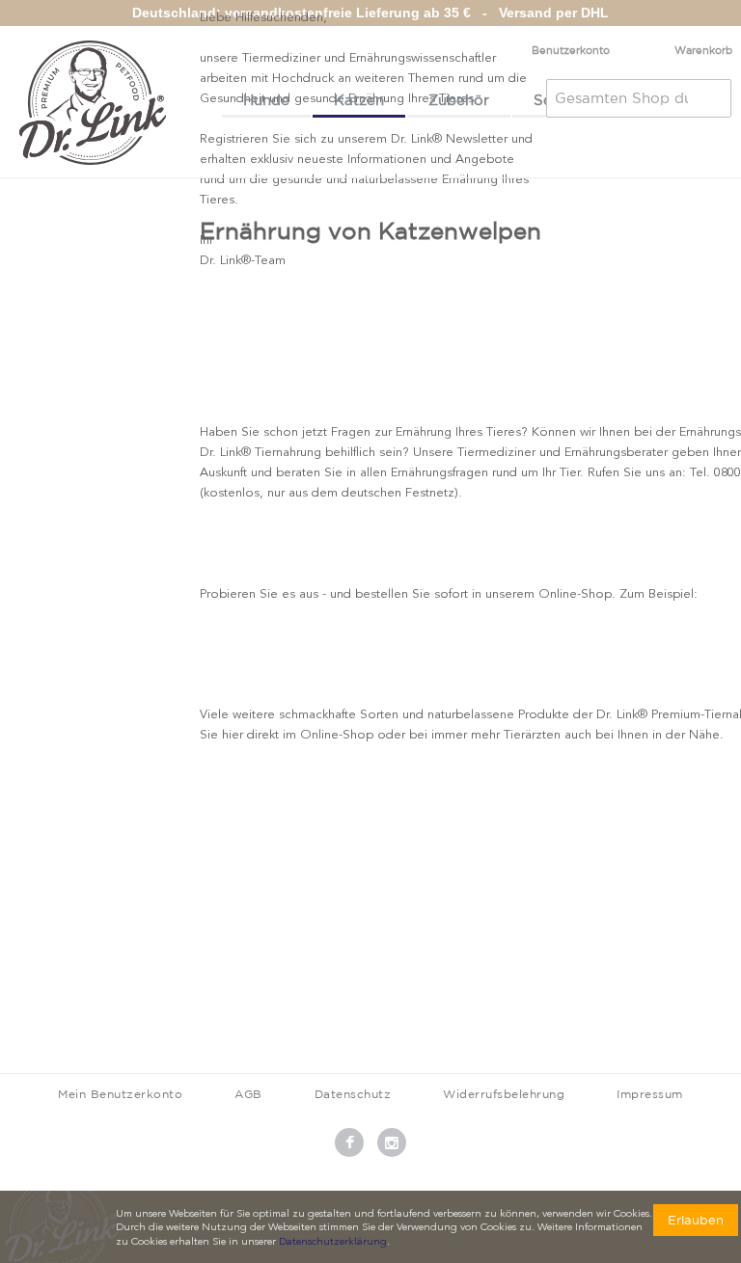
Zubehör (458, 100)
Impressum (650, 1094)
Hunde (266, 100)
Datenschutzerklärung (333, 1242)
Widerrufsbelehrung (503, 1094)
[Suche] (712, 98)
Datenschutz (353, 1094)
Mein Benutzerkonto (120, 1094)
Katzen (359, 100)
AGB (248, 1094)
